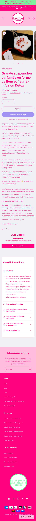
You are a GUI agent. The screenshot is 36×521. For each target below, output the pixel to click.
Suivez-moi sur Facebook (13, 432)
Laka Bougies (10, 514)
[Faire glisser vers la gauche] (14, 64)
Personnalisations (10, 457)
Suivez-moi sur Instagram (13, 423)
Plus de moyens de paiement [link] (18, 119)
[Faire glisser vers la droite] (22, 64)
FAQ (5, 384)
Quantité (5, 98)
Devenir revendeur (10, 462)
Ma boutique (8, 453)
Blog (5, 388)
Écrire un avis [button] (18, 246)
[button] (2, 18)
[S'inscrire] (30, 369)
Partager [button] (7, 229)
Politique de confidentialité (14, 401)
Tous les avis (9, 441)
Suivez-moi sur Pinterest (13, 436)
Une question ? (9, 406)
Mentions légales (10, 397)
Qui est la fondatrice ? (12, 418)
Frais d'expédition (15, 93)
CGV (5, 392)
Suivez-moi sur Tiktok (12, 427)
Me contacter (9, 466)
